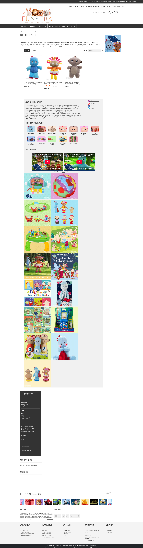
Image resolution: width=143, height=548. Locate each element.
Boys (22, 439)
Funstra (57, 545)
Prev (108, 493)
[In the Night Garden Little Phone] (64, 320)
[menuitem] (23, 26)
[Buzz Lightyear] (63, 501)
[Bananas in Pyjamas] (109, 501)
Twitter (92, 108)
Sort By (85, 50)
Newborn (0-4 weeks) (27, 426)
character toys (23, 516)
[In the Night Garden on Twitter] (89, 108)
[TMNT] (45, 501)
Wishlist (66, 533)
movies (43, 516)
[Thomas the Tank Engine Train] (54, 501)
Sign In (70, 6)
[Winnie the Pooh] (72, 501)
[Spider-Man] (36, 501)
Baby (22, 413)
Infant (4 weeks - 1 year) (27, 428)
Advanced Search (26, 535)
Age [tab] (22, 423)
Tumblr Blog (75, 516)
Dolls (22, 415)
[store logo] (36, 15)
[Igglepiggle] (100, 501)
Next (110, 493)
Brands (27, 31)
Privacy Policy (47, 535)
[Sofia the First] (27, 501)
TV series (29, 517)
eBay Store (67, 516)
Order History (68, 532)
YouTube (92, 103)
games (21, 514)
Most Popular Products (27, 533)
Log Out (82, 6)
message (93, 540)
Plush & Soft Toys (25, 417)
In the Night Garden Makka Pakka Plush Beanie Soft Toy (72, 82)
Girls (22, 441)
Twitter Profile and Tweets (63, 516)
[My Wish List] (112, 13)
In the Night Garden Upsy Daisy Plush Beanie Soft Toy (53, 82)
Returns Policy (47, 533)
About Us (45, 530)
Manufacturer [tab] (25, 447)
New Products (25, 532)
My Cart (103, 6)
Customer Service (48, 532)
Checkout (109, 6)
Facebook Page (59, 516)
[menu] (71, 26)
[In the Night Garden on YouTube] (89, 103)
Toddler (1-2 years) (26, 430)
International (110, 530)
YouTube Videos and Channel (56, 516)
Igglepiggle (24, 402)
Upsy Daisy (24, 406)
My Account (89, 6)
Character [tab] (24, 399)
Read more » (50, 519)
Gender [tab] (23, 436)
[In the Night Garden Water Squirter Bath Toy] (37, 373)
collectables (29, 514)
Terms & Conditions (48, 537)
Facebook (92, 106)
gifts (25, 514)
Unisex (23, 442)
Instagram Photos (78, 516)
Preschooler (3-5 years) (27, 431)
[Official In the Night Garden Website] (89, 101)
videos (63, 172)
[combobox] (102, 12)
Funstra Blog (24, 530)
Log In (76, 6)
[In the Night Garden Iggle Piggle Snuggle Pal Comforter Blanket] (64, 293)
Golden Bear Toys (26, 450)
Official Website (94, 101)
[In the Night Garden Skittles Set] (37, 346)
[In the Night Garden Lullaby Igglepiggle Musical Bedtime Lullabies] (64, 346)
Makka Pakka (24, 404)
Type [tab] (22, 410)
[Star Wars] (82, 501)
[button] (123, 7)
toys (51, 513)
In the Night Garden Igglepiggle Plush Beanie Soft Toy (33, 82)
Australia (109, 532)
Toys (21, 31)
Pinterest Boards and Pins (71, 516)
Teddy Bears (24, 418)
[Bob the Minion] (91, 501)
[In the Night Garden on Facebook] (89, 106)
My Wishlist (96, 6)
